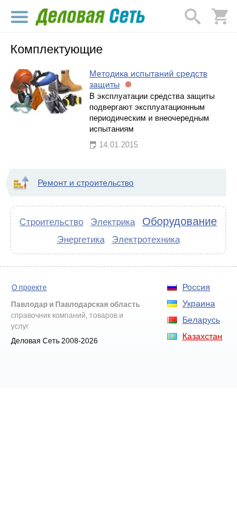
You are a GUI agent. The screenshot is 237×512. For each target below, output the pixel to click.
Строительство (51, 222)
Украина (198, 303)
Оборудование (179, 221)
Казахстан (202, 336)
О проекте (29, 287)
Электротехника (146, 239)
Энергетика (81, 239)
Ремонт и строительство (86, 182)
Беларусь (201, 320)
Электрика (113, 222)
